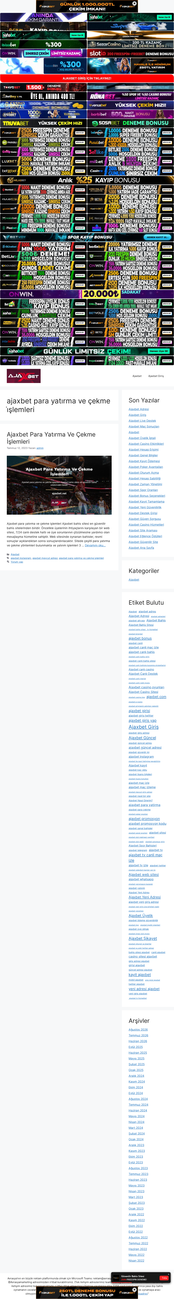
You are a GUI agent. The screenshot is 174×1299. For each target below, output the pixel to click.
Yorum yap (17, 561)
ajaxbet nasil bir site (140, 796)
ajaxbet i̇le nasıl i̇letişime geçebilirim (144, 761)
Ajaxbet (137, 376)
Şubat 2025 (137, 1064)
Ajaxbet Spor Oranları (143, 490)
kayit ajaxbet (140, 974)
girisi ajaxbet (137, 965)
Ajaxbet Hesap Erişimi (144, 449)
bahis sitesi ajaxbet (139, 952)
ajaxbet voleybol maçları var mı (142, 870)
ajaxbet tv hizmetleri (138, 998)
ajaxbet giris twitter (141, 715)
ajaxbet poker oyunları (138, 814)
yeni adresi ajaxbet (144, 989)
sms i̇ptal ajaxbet (152, 980)
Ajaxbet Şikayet (143, 938)
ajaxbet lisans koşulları (139, 779)
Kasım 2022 (137, 1220)
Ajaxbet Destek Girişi (143, 513)
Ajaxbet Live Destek (142, 420)
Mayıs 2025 (136, 1058)
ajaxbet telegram (138, 850)
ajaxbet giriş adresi (139, 733)
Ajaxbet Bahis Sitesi (141, 625)
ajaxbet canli (136, 643)
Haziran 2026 (138, 1041)
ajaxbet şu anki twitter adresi (141, 948)
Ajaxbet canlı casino (141, 669)
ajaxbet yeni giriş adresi (144, 902)
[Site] (43, 132)
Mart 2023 (136, 1197)
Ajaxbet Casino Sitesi (143, 692)
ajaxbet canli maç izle (144, 647)
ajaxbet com (156, 697)
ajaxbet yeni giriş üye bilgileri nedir (144, 907)
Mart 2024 (136, 1127)
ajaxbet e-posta (135, 702)
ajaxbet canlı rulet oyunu (139, 683)
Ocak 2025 (136, 1070)
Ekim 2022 (136, 1226)
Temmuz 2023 (138, 1174)
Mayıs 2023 (137, 1185)
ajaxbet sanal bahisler (141, 828)
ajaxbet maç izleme (142, 787)
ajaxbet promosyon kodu (147, 824)
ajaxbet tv (156, 850)
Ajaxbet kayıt (138, 765)
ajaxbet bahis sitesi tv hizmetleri (143, 629)
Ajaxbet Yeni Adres (139, 892)
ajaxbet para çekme (140, 809)
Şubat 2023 (137, 1203)
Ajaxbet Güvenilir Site (143, 542)
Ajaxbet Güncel (142, 737)
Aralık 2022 (136, 1214)
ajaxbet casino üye (137, 697)
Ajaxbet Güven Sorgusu (145, 519)
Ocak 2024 (136, 1139)
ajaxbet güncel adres (140, 743)
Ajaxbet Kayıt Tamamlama (146, 501)
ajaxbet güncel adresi (145, 747)
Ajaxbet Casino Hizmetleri (146, 524)
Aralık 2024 (136, 1076)
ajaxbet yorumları (136, 911)
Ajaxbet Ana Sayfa (141, 547)
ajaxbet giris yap (142, 720)
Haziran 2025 (138, 1052)
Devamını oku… (95, 545)
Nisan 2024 (136, 1122)
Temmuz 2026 (138, 1035)
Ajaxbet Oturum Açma (144, 472)
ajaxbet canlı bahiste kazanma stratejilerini (147, 665)
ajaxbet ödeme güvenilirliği (143, 920)
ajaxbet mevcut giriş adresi (140, 792)
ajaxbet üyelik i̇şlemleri (150, 925)
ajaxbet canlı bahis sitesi (142, 661)
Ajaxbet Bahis (156, 620)
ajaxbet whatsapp (141, 879)
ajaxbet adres (147, 611)
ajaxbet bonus (140, 638)
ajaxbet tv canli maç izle (145, 857)
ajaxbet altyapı (137, 620)
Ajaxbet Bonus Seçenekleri (147, 495)
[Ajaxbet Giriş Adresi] (24, 375)
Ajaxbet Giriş (156, 376)
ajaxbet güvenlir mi (139, 752)
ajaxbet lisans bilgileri (140, 774)
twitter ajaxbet (137, 984)
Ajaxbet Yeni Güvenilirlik (145, 507)
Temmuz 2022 (138, 1243)
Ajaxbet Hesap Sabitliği (145, 478)
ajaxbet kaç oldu (138, 770)
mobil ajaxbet (136, 979)
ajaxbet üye (134, 925)
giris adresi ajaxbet (139, 961)
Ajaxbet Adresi (139, 409)
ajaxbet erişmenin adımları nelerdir (144, 706)
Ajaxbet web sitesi (144, 874)
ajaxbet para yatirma (144, 805)
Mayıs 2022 (136, 1255)
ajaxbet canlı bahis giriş (139, 657)
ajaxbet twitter (158, 865)
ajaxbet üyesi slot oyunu (139, 934)
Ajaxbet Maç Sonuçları (144, 426)
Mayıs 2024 (137, 1116)
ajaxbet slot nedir (136, 842)
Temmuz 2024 (138, 1104)
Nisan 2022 (136, 1260)
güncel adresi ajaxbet (140, 969)
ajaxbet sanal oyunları (138, 833)
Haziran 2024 (138, 1110)
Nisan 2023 (136, 1191)
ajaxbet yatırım (137, 888)
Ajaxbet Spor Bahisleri (143, 845)
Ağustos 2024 (138, 1099)
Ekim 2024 (136, 1087)
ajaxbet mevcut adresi (45, 558)
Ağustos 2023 (138, 1168)
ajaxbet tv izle (138, 865)
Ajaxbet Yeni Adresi (145, 897)
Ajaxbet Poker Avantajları (146, 467)
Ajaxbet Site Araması (143, 530)
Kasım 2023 (137, 1151)
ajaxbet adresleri (158, 616)
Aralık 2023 (136, 1145)
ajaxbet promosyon (144, 818)
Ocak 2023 (136, 1208)
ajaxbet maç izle (139, 783)
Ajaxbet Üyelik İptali (142, 438)
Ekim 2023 (136, 1156)
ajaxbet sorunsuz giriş (155, 842)
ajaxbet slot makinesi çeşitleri (141, 837)
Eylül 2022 (136, 1231)
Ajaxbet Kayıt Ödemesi (144, 461)
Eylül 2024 (136, 1093)
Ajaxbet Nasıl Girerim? (141, 800)
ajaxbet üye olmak (139, 929)
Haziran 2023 (138, 1179)
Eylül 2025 (136, 1047)
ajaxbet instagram (21, 558)
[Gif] (87, 180)
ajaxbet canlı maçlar (137, 679)
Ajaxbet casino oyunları (146, 687)
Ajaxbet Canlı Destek (143, 673)
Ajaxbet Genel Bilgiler (143, 455)
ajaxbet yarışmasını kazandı (141, 884)
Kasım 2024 (137, 1081)
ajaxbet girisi (139, 710)
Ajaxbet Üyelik (141, 915)
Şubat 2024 (137, 1133)
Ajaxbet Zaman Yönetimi (145, 484)
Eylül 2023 (136, 1162)
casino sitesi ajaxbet (143, 956)
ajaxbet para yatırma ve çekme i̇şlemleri (81, 558)
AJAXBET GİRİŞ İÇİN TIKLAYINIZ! (87, 78)
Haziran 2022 (138, 1249)
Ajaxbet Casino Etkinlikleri (146, 444)
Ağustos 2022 (138, 1237)
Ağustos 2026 (138, 1029)
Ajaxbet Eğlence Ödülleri (145, 536)
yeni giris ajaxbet (138, 993)
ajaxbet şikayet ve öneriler (140, 944)
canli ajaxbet (158, 952)
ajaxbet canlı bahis (142, 652)
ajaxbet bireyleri (136, 634)
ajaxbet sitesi (157, 832)
